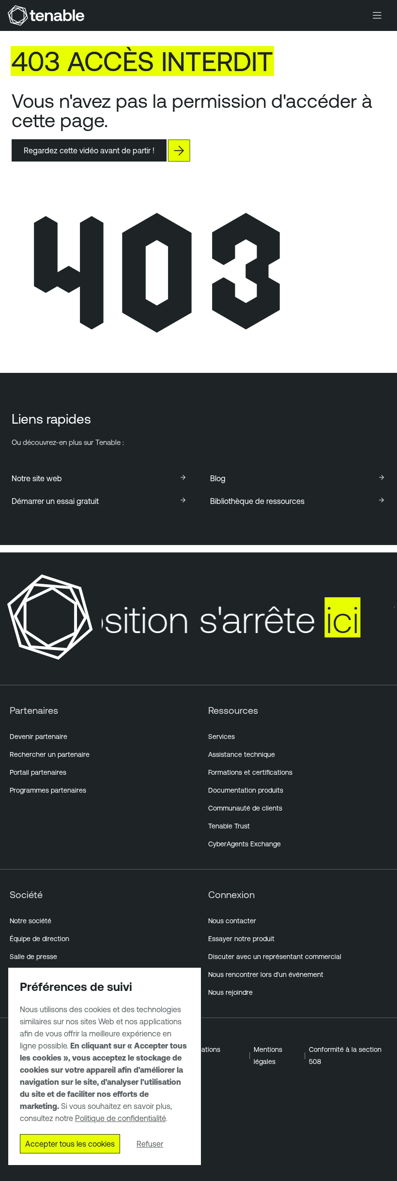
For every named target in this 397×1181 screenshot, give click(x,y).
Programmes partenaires (48, 790)
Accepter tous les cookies (70, 1143)
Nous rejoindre (230, 992)
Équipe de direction (39, 939)
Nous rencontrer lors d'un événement (265, 974)
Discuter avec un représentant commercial (274, 956)
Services (221, 736)
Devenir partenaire (38, 736)
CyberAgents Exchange (244, 844)
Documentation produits (245, 790)
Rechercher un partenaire (50, 754)
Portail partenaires (38, 772)
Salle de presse (33, 956)
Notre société (30, 921)
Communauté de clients (245, 808)
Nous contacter (232, 921)
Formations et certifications (250, 772)
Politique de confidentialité (120, 1118)
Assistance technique (241, 754)
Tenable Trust (229, 826)
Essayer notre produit (241, 939)
